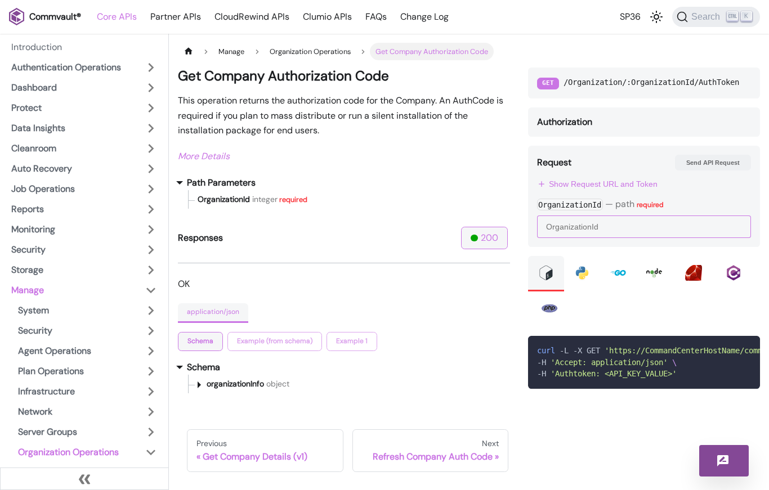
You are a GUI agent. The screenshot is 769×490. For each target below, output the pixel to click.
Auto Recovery (41, 168)
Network (35, 411)
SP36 (630, 17)
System (33, 310)
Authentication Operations (66, 67)
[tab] (200, 341)
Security (28, 249)
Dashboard (34, 87)
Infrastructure (46, 391)
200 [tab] (489, 238)
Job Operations (43, 189)
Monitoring (33, 229)
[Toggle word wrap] (725, 349)
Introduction (36, 47)
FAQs (376, 17)
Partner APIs (175, 17)
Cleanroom (33, 148)
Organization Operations (68, 452)
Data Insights (38, 128)
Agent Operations (54, 351)
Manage (27, 290)
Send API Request (713, 162)
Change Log (424, 17)
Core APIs (117, 17)
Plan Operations (51, 371)
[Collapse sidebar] (84, 478)
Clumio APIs (327, 17)
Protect (26, 108)
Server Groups (47, 432)
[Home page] (188, 51)
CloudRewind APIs (251, 17)
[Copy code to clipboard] (746, 349)
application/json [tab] (213, 311)
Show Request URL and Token (603, 183)
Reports (27, 209)
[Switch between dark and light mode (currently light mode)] (656, 17)
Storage (27, 270)
